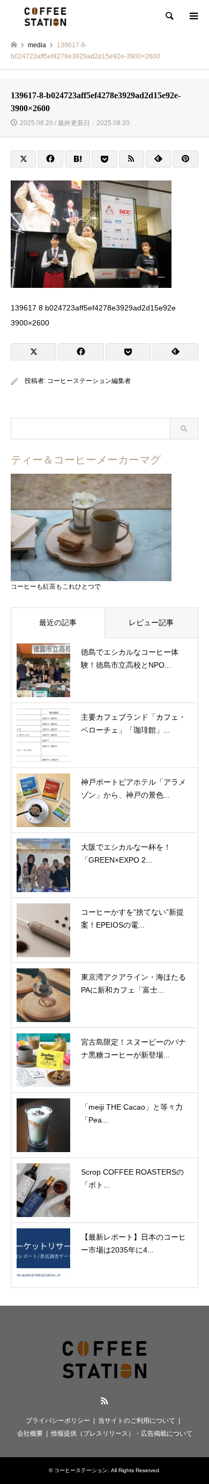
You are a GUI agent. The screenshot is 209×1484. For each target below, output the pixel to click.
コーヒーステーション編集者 (89, 381)
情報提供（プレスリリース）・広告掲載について (121, 1433)
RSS (104, 1401)
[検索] (169, 16)
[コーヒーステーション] (45, 16)
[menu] (193, 16)
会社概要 (30, 1433)
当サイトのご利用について (136, 1420)
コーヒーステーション (81, 1470)
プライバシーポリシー (58, 1420)
